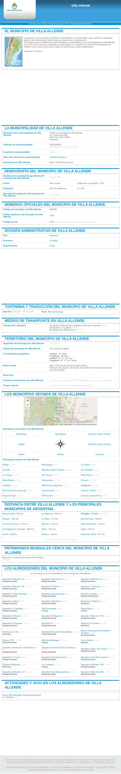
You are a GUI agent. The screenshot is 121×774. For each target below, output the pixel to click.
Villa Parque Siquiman (52, 485)
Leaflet (60, 424)
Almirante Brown (88, 524)
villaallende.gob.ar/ (58, 157)
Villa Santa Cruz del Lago (14, 490)
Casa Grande (48, 490)
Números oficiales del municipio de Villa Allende (55, 204)
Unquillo (6, 470)
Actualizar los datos (33, 51)
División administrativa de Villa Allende (45, 231)
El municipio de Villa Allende (34, 31)
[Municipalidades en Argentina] (17, 6)
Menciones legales (16, 767)
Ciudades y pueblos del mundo (78, 767)
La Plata (45, 519)
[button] (27, 400)
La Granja (7, 475)
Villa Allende (80, 5)
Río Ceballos (87, 470)
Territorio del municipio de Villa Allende (47, 339)
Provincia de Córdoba (38, 24)
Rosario (6, 519)
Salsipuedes (47, 480)
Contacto (55, 767)
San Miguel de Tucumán (14, 529)
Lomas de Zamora (11, 524)
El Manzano (47, 496)
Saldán (21, 444)
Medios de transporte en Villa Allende (45, 321)
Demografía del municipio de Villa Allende (48, 171)
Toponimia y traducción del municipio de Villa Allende (60, 307)
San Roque (47, 475)
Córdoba (53, 240)
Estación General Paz (91, 496)
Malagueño (86, 485)
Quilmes (45, 524)
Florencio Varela (88, 534)
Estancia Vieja (9, 496)
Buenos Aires (9, 514)
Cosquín (85, 480)
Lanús (5, 534)
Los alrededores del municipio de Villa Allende (53, 568)
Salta (83, 529)
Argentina (53, 235)
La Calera (85, 465)
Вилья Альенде (55, 312)
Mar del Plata (87, 519)
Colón (52, 246)
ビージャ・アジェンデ (23, 312)
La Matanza (47, 514)
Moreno (45, 534)
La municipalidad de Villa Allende (39, 128)
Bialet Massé (8, 480)
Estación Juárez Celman (99, 434)
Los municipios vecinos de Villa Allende (45, 394)
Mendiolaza (21, 434)
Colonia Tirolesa (88, 490)
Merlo (44, 529)
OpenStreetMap (80, 424)
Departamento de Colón (58, 24)
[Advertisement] (60, 97)
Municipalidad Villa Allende (81, 24)
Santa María (86, 475)
